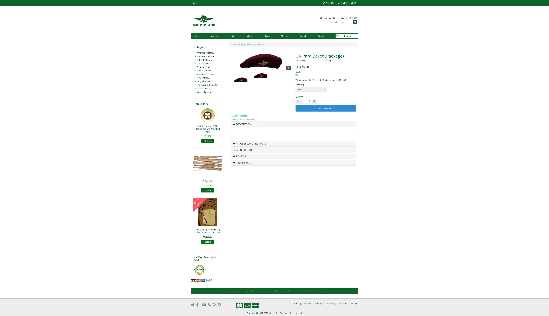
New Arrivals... (203, 77)
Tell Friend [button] (243, 162)
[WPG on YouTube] (204, 304)
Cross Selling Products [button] (251, 144)
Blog (233, 36)
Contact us (342, 303)
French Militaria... (204, 70)
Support (321, 36)
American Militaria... (206, 52)
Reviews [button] (241, 156)
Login (353, 2)
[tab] (293, 124)
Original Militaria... (205, 81)
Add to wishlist (240, 115)
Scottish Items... (204, 88)
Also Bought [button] (244, 150)
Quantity (299, 96)
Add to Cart (326, 108)
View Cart (342, 2)
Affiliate (284, 36)
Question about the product (244, 119)
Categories (244, 44)
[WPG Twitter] (192, 304)
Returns (249, 36)
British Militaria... (204, 60)
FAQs (267, 36)
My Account (328, 2)
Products (214, 36)
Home (196, 36)
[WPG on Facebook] (197, 304)
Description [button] (243, 124)
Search (303, 36)
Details (207, 141)
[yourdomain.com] (231, 20)
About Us (306, 303)
